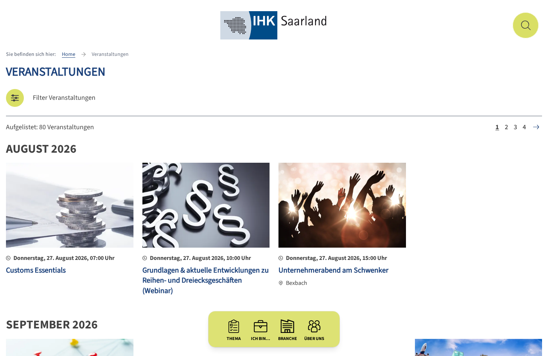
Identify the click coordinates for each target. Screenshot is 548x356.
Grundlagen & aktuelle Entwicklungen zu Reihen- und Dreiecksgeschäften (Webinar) (205, 280)
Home (68, 54)
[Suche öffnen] (525, 25)
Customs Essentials (36, 270)
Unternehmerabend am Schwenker (333, 270)
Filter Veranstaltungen (64, 97)
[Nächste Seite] (536, 127)
